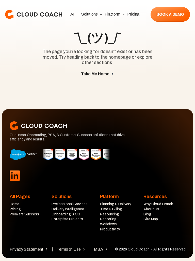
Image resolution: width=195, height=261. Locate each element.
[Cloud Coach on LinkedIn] (15, 176)
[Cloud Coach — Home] (33, 14)
